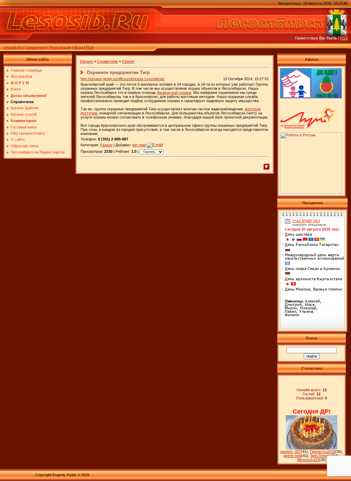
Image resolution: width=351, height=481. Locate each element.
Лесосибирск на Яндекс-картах (38, 152)
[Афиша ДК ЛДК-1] (327, 97)
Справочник (35, 47)
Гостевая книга (24, 127)
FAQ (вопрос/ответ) (28, 133)
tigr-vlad (139, 145)
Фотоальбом (21, 76)
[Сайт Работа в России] (311, 192)
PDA (90, 47)
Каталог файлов (24, 108)
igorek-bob (292, 456)
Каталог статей (24, 114)
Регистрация (60, 47)
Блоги (16, 89)
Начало (86, 61)
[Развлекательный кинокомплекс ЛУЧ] (311, 127)
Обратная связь (25, 146)
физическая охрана (174, 92)
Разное (128, 61)
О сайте (18, 139)
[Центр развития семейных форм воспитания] (296, 97)
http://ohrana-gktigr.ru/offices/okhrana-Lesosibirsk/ (123, 79)
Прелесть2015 (322, 451)
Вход (78, 47)
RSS (344, 38)
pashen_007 (290, 451)
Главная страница (26, 70)
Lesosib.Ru (12, 47)
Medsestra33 (308, 460)
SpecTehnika (321, 456)
